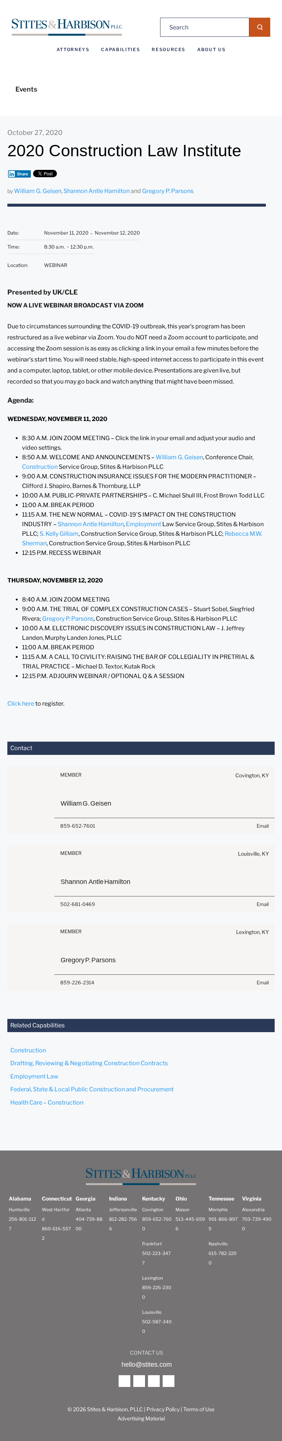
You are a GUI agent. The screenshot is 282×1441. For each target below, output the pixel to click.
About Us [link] (211, 49)
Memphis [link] (218, 1209)
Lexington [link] (152, 1278)
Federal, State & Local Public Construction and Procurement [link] (92, 1089)
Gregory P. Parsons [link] (168, 191)
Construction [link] (40, 466)
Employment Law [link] (34, 1076)
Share (22, 173)
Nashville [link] (218, 1243)
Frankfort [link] (152, 1243)
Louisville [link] (152, 1312)
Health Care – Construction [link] (46, 1102)
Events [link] (26, 89)
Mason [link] (182, 1209)
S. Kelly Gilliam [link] (59, 533)
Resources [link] (168, 49)
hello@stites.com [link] (147, 1364)
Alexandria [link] (253, 1209)
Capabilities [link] (120, 49)
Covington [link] (152, 1209)
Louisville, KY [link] (253, 853)
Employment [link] (144, 524)
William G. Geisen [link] (37, 191)
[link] (67, 27)
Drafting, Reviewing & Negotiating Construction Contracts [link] (89, 1063)
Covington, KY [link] (252, 775)
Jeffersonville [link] (123, 1209)
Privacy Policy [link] (163, 1409)
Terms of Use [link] (198, 1409)
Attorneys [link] (73, 49)
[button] (259, 27)
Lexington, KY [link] (252, 932)
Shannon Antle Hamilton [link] (97, 191)
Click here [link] (20, 703)
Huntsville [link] (19, 1209)
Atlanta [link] (83, 1209)
